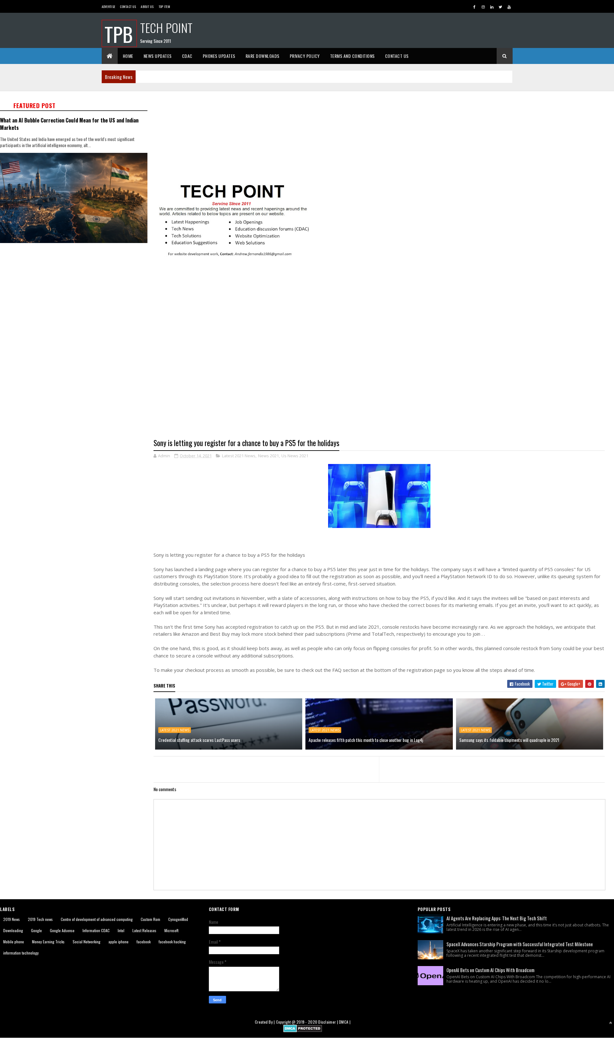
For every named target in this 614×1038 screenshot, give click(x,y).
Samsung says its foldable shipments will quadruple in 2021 (509, 739)
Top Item (164, 6)
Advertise (108, 6)
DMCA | (344, 1022)
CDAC (187, 55)
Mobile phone (13, 941)
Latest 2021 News (239, 456)
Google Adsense (62, 930)
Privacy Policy (305, 55)
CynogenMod (178, 919)
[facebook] (474, 6)
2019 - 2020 (306, 1022)
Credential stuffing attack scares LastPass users (199, 739)
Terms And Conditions (352, 55)
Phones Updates (219, 55)
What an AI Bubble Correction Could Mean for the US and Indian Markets (69, 123)
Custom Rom (150, 919)
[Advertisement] (345, 136)
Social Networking (86, 941)
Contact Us (128, 6)
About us (147, 6)
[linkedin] (491, 6)
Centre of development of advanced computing (97, 919)
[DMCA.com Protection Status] (302, 1030)
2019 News (11, 919)
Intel (121, 930)
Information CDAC (96, 930)
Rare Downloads (262, 55)
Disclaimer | (328, 1022)
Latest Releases (144, 930)
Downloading (13, 930)
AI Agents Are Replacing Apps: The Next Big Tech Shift (496, 918)
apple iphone (118, 941)
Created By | (265, 1022)
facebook (144, 941)
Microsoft (171, 930)
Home (128, 55)
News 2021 (268, 456)
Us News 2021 (294, 456)
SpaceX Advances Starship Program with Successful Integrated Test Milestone (519, 944)
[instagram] (483, 6)
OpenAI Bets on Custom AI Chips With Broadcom (490, 969)
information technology (21, 952)
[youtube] (509, 6)
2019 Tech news (40, 919)
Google (36, 930)
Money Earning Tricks (48, 941)
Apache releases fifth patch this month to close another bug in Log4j (366, 739)
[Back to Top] (610, 1022)
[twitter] (500, 6)
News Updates (158, 55)
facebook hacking (172, 941)
